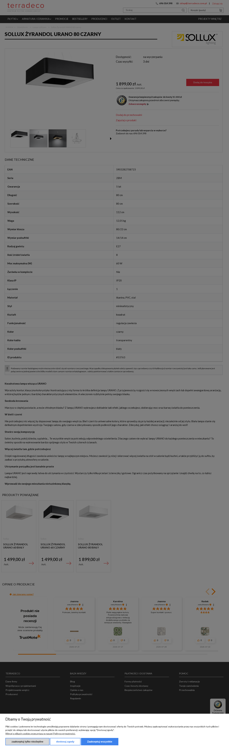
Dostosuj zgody (65, 741)
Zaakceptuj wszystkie (99, 741)
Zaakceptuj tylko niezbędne (27, 741)
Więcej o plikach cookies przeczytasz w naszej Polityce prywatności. (40, 733)
